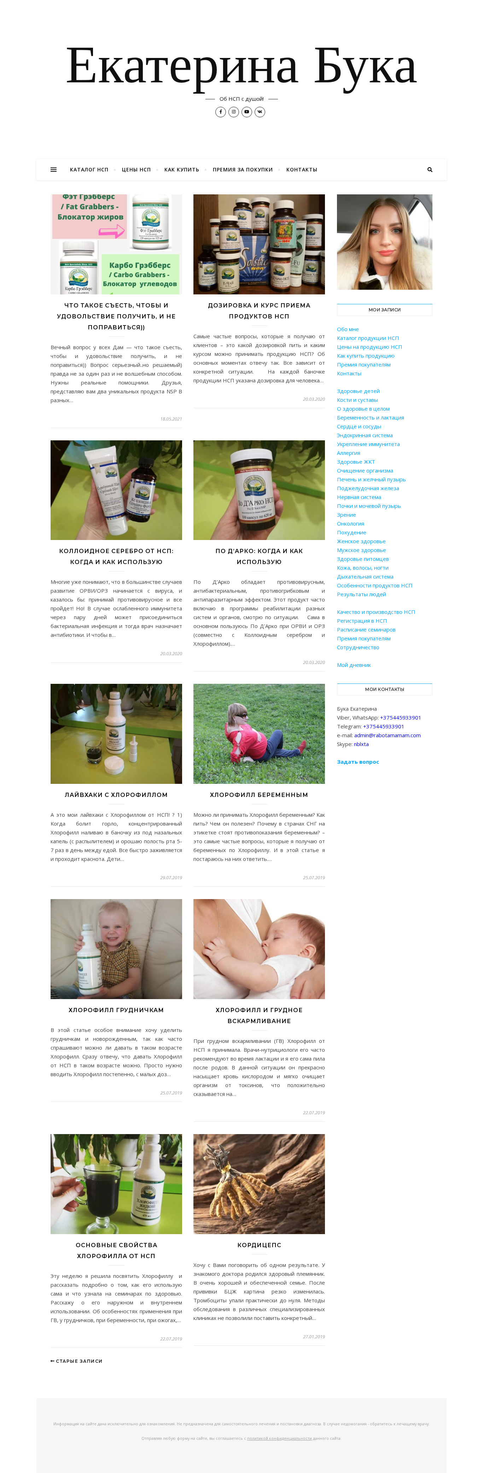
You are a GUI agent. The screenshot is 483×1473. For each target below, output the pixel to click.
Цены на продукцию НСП (369, 346)
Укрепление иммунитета (368, 443)
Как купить (181, 169)
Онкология (350, 523)
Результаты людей (361, 594)
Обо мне (348, 329)
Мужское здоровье (361, 549)
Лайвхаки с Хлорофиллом (116, 795)
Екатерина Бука (241, 67)
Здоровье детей (358, 390)
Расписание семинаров (366, 629)
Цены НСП (136, 169)
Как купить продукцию (366, 355)
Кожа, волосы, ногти (363, 567)
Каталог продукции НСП (368, 337)
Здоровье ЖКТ (356, 461)
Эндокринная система (365, 435)
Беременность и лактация (370, 417)
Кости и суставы (357, 399)
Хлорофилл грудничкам (116, 1010)
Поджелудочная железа (368, 488)
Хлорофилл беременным (259, 795)
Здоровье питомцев (363, 558)
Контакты (302, 169)
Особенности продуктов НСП (375, 585)
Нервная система (359, 496)
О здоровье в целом (363, 408)
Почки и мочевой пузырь (369, 505)
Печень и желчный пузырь (371, 479)
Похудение (351, 532)
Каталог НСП (89, 169)
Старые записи (78, 1361)
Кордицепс (259, 1245)
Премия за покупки (243, 169)
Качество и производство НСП (376, 611)
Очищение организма (365, 470)
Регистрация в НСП (362, 620)
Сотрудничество (358, 647)
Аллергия (348, 452)
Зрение (346, 514)
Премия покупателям (364, 364)
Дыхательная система (365, 576)
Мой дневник (354, 664)
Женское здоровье (361, 541)
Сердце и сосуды (359, 426)
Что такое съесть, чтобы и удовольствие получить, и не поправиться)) (116, 316)
